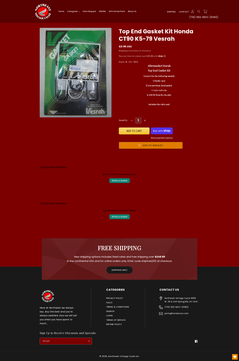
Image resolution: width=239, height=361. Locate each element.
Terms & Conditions (117, 306)
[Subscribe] (88, 341)
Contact (184, 11)
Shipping (171, 11)
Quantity (123, 120)
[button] (199, 11)
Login (109, 315)
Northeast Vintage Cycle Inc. (124, 356)
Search (110, 311)
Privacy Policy (114, 298)
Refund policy (114, 324)
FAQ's (109, 302)
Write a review (119, 180)
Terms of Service (115, 320)
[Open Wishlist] (235, 357)
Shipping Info (119, 270)
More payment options (162, 137)
